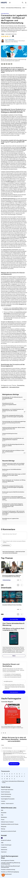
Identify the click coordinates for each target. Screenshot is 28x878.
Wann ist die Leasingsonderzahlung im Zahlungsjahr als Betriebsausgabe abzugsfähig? (12, 416)
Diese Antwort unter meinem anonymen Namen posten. (14, 541)
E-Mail (2, 745)
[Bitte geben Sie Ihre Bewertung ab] (9, 36)
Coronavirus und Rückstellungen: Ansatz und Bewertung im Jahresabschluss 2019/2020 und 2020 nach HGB (14, 123)
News (2, 34)
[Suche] (22, 2)
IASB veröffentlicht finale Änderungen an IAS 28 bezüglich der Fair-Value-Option (13, 474)
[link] (3, 7)
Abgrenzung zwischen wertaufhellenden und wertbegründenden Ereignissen (13, 439)
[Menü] (10, 2)
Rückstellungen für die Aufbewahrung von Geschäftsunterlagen (12, 397)
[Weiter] (21, 585)
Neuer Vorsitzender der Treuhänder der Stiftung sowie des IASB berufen (13, 480)
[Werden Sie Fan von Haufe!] (2, 838)
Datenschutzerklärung (7, 753)
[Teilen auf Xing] (9, 64)
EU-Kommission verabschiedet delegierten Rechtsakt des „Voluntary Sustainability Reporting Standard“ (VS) (12, 505)
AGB (20, 751)
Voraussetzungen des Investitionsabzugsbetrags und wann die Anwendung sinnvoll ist (14, 422)
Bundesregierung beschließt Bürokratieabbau (13, 492)
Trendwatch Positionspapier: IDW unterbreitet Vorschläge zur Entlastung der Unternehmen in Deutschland (13, 512)
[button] (6, 545)
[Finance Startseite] (4, 2)
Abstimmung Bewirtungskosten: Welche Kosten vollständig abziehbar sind (13, 428)
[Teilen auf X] (4, 64)
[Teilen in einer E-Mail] (2, 64)
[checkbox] (2, 541)
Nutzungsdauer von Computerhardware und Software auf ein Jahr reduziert (12, 410)
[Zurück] (18, 585)
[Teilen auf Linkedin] (11, 64)
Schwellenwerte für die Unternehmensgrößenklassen (9, 404)
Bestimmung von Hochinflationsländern (11, 469)
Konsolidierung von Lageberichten (10, 518)
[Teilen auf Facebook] (7, 64)
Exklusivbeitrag (6, 580)
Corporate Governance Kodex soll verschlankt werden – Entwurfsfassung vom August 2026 (13, 464)
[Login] (25, 2)
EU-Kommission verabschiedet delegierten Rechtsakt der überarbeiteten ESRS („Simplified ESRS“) (14, 498)
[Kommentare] (13, 36)
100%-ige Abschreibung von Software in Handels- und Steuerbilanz (13, 451)
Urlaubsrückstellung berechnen (9, 433)
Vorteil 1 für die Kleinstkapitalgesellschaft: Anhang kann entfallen (13, 445)
